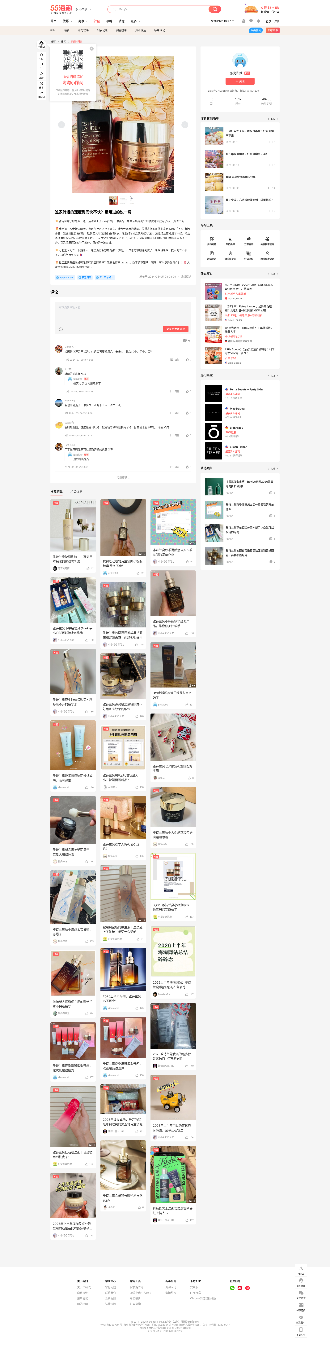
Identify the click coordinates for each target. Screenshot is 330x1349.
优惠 (66, 21)
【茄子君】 (70, 444)
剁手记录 (102, 30)
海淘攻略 (83, 30)
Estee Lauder (67, 277)
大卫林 (68, 369)
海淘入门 (170, 1287)
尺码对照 (211, 244)
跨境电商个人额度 (140, 1292)
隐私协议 (82, 1292)
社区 (53, 30)
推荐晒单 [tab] (56, 492)
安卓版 (194, 1287)
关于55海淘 (84, 1287)
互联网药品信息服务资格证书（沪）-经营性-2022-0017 (201, 1324)
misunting (70, 400)
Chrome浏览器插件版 (203, 1298)
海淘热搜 (170, 1292)
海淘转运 (140, 30)
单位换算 (230, 244)
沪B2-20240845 (161, 1324)
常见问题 (110, 1287)
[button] (83, 9)
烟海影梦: (78, 379)
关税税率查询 (267, 244)
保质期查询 (230, 258)
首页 (53, 41)
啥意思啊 (69, 422)
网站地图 (82, 1303)
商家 (81, 21)
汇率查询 (248, 244)
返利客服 (110, 1298)
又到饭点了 (70, 346)
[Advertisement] (240, 601)
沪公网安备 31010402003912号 (165, 1330)
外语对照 (248, 258)
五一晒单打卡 (106, 277)
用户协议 (82, 1298)
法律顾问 (110, 1303)
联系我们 (110, 1292)
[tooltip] (73, 72)
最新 (67, 30)
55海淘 (61, 9)
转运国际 (86, 277)
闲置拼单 (121, 30)
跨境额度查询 (267, 258)
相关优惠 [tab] (76, 492)
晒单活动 (159, 30)
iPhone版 (195, 1292)
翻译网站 (211, 258)
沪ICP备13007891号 (111, 1324)
